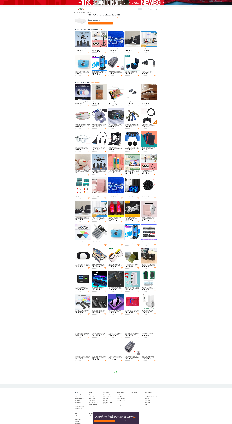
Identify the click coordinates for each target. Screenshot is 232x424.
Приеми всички (104, 420)
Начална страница (100, 23)
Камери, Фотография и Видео (86, 12)
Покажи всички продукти (105, 29)
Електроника (79, 12)
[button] (76, 8)
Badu (75, 12)
